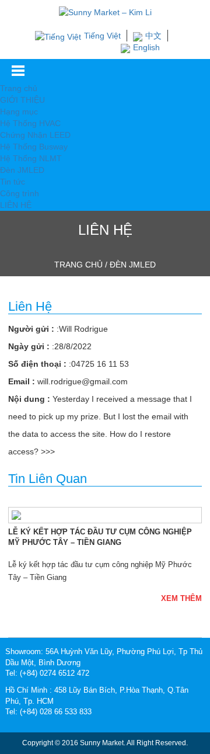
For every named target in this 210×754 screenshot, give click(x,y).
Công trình (19, 193)
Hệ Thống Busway (34, 146)
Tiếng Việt (102, 35)
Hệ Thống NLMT (31, 158)
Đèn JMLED (22, 170)
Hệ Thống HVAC (30, 123)
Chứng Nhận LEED (35, 135)
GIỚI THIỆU (22, 100)
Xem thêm (181, 598)
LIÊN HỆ (16, 205)
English (146, 47)
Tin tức (12, 181)
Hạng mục (19, 111)
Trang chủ (18, 88)
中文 (153, 35)
